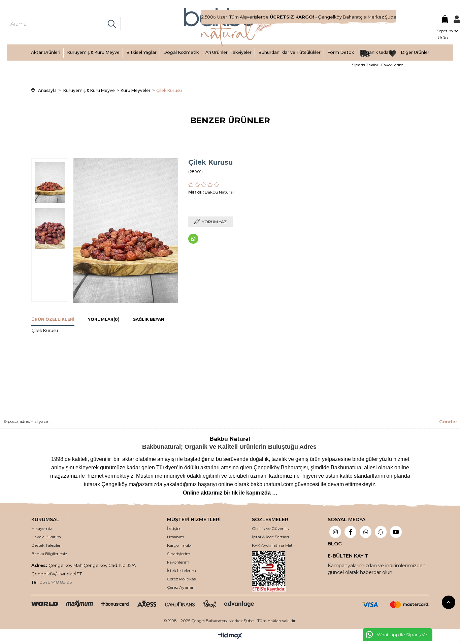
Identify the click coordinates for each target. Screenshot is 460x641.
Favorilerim (178, 562)
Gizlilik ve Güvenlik (270, 528)
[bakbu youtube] (396, 532)
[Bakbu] (230, 27)
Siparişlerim (178, 553)
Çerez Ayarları (181, 587)
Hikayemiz (41, 528)
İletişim (174, 528)
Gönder (448, 421)
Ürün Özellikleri (52, 319)
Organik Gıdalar (377, 52)
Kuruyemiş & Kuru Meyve (93, 52)
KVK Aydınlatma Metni (274, 545)
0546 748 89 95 (55, 582)
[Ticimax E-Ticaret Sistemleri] (230, 636)
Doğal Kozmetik (181, 52)
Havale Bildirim (46, 536)
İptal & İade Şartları (270, 536)
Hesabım (175, 536)
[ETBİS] (274, 571)
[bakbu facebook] (350, 532)
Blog (335, 544)
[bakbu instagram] (335, 532)
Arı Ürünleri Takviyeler (228, 52)
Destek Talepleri (46, 545)
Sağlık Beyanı (149, 319)
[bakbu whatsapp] (365, 532)
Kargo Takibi (179, 545)
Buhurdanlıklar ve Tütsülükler (289, 52)
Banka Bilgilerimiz (49, 553)
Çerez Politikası (182, 578)
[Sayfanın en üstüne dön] (448, 602)
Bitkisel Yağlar (141, 52)
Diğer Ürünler (415, 52)
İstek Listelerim (181, 570)
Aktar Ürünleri (45, 52)
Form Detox (340, 52)
